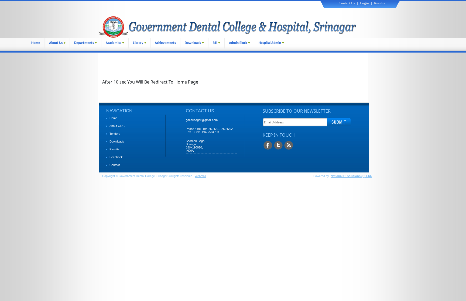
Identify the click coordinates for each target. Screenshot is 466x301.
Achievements (165, 43)
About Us (56, 43)
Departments (84, 43)
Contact (114, 165)
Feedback (116, 157)
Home (35, 43)
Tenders (114, 133)
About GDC (117, 125)
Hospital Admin (270, 43)
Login (364, 3)
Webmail (200, 176)
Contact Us (347, 3)
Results (379, 3)
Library (138, 43)
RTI (215, 43)
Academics (113, 43)
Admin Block (238, 43)
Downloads (193, 43)
